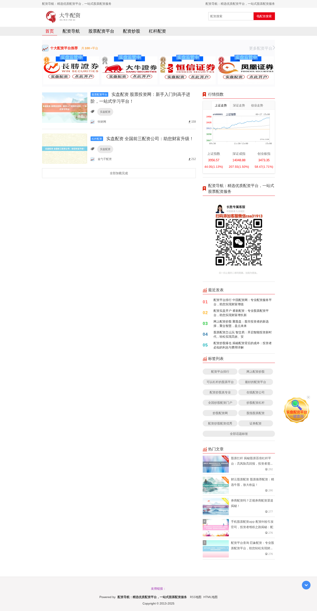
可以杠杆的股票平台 (220, 382)
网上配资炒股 (255, 371)
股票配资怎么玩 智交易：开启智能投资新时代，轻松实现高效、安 (242, 334)
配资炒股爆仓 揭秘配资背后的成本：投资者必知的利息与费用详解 (242, 345)
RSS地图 (195, 597)
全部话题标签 (239, 434)
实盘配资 (105, 112)
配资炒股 (131, 31)
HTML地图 (210, 597)
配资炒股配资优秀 (220, 423)
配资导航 (71, 31)
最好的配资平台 (255, 382)
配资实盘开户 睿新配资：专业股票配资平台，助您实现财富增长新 (241, 313)
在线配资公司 (255, 392)
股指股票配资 (255, 413)
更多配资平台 (260, 48)
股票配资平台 (101, 31)
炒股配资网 (220, 413)
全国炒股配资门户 (220, 402)
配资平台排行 (220, 371)
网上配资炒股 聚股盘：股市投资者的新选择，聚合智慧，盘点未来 (241, 323)
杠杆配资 (157, 31)
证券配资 (256, 423)
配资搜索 (266, 16)
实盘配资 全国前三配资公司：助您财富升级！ (143, 138)
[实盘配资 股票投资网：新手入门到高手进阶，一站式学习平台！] (64, 107)
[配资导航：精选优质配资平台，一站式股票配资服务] (63, 16)
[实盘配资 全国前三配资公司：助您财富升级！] (64, 148)
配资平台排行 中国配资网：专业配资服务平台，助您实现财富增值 (242, 302)
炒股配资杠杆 (255, 402)
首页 (49, 31)
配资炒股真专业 (220, 392)
